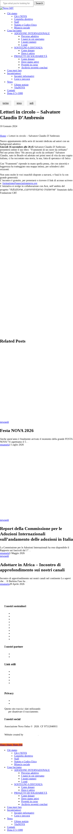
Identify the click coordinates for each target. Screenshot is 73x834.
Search (39, 3)
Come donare (28, 787)
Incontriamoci (14, 810)
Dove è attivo (28, 790)
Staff (16, 758)
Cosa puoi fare (14, 807)
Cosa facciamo (14, 767)
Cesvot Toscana (20, 654)
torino (6, 103)
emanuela (4, 444)
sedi (31, 103)
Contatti (11, 827)
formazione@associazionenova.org (19, 183)
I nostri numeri (28, 778)
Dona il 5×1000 (15, 830)
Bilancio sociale (22, 764)
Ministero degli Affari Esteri (26, 674)
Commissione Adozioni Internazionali (31, 671)
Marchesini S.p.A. (21, 625)
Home (3, 136)
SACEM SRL (18, 636)
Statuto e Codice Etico (25, 761)
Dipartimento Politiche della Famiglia (31, 677)
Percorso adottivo (30, 773)
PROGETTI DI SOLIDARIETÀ (30, 793)
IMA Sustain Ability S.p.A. (26, 619)
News (10, 818)
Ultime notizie (21, 821)
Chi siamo (12, 750)
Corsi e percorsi (22, 815)
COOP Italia (18, 633)
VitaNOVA (19, 824)
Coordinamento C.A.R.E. (25, 680)
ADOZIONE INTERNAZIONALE (32, 770)
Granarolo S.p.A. (21, 630)
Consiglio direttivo (23, 756)
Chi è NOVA (20, 753)
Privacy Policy (19, 700)
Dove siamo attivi (30, 798)
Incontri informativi (24, 813)
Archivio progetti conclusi (34, 804)
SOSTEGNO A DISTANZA (28, 784)
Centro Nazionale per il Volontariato (30, 656)
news (19, 103)
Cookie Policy (19, 703)
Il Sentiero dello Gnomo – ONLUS (30, 627)
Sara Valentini (31, 734)
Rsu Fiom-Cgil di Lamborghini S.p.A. (31, 622)
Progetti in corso (29, 801)
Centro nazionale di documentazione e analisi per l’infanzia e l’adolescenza (31, 684)
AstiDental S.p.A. (21, 616)
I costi (24, 781)
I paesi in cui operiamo (32, 775)
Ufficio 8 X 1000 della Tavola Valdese (31, 613)
